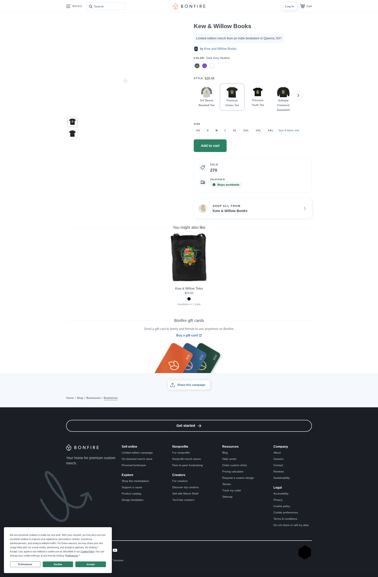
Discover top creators (185, 487)
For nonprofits (181, 452)
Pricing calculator (233, 471)
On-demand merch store (137, 458)
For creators (180, 481)
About (277, 452)
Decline (58, 564)
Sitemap (227, 496)
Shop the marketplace (135, 481)
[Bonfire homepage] (189, 6)
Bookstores (111, 397)
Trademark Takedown (112, 560)
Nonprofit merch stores (186, 458)
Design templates (132, 499)
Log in (289, 6)
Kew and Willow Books (220, 48)
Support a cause (132, 487)
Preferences (25, 564)
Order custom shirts (234, 465)
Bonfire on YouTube (115, 550)
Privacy (278, 499)
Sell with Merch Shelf (185, 493)
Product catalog (131, 493)
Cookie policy (281, 506)
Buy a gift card (187, 335)
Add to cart (210, 146)
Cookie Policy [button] (87, 551)
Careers (278, 458)
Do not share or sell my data (291, 525)
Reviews (278, 471)
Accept (91, 564)
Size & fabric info (288, 130)
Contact (278, 465)
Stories (226, 484)
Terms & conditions (285, 518)
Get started (185, 426)
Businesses (93, 397)
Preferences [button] (72, 555)
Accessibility (280, 493)
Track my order (231, 490)
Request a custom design (238, 477)
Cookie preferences (285, 512)
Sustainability (281, 477)
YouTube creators (183, 499)
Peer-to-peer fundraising (187, 465)
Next (298, 95)
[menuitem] (68, 6)
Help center (229, 458)
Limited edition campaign (137, 452)
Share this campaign (191, 384)
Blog (225, 452)
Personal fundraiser (134, 465)
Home (70, 397)
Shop (80, 397)
